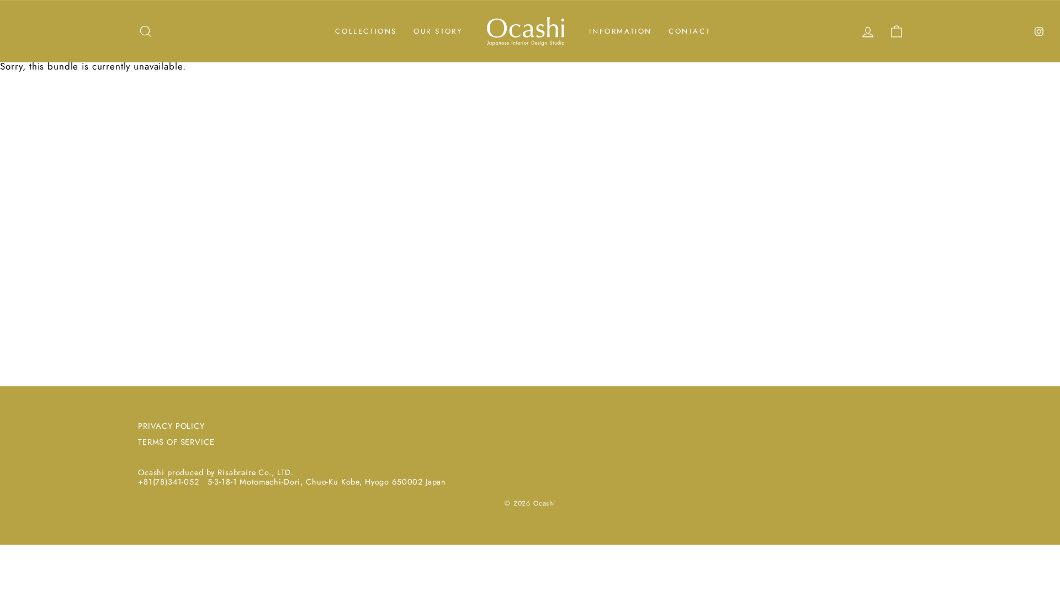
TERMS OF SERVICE (176, 442)
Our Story (438, 31)
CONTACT (690, 31)
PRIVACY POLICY (171, 426)
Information (620, 31)
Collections (366, 31)
